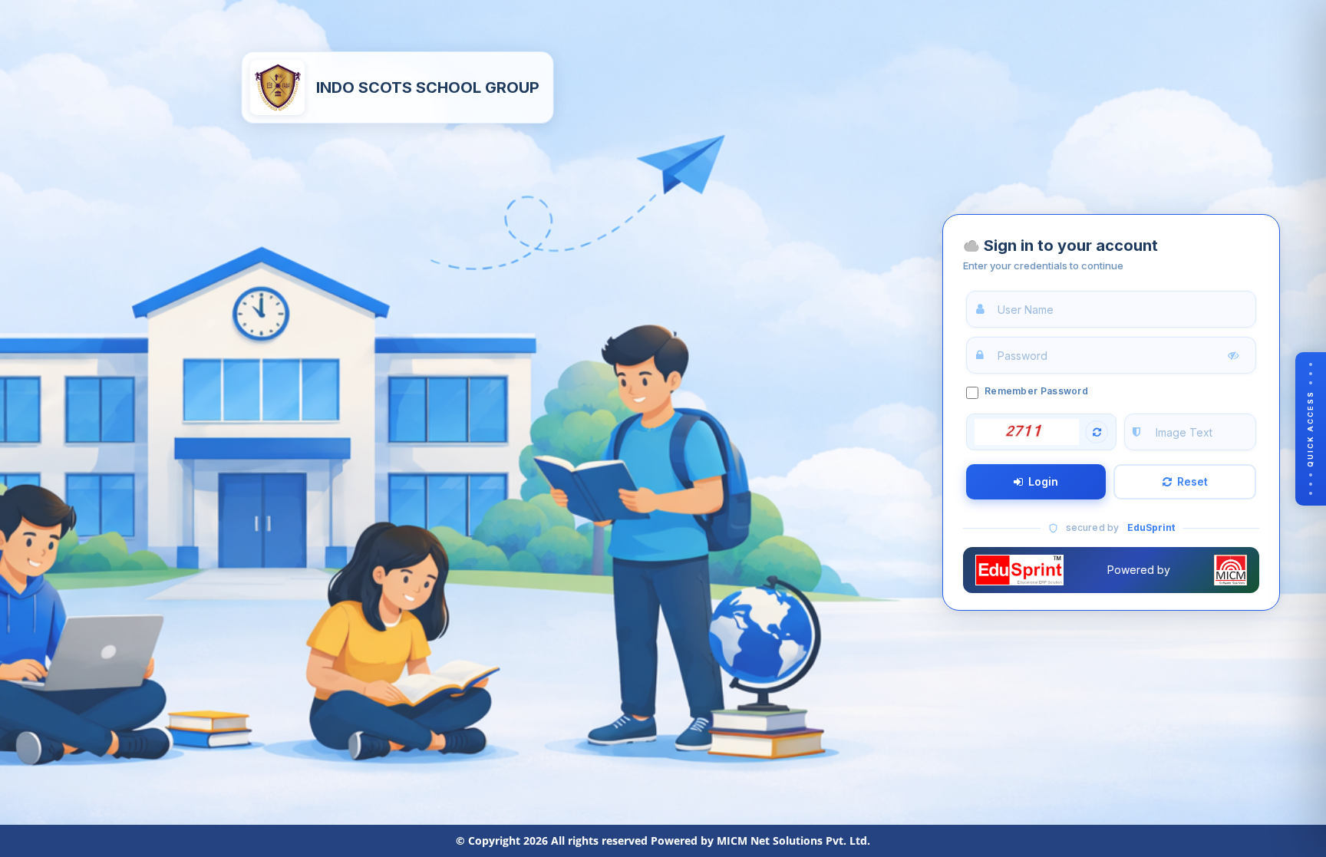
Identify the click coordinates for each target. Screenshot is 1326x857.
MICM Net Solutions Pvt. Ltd (792, 840)
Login (1043, 481)
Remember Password (1036, 391)
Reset (1192, 481)
